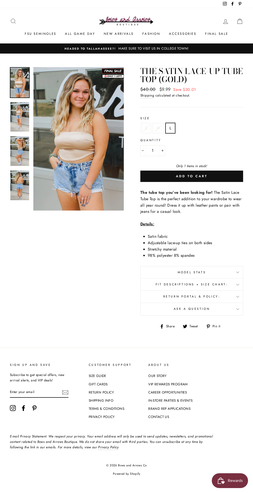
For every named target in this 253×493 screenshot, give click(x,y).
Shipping (147, 95)
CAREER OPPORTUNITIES (167, 392)
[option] (126, 48)
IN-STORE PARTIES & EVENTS (170, 400)
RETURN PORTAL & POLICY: (191, 296)
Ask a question (192, 309)
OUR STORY (157, 375)
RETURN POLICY (101, 392)
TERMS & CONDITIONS (106, 408)
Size (145, 118)
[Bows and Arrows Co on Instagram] (13, 408)
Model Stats (192, 272)
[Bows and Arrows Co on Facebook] (23, 408)
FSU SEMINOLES (40, 33)
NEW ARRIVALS (119, 33)
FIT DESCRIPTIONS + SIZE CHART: (192, 284)
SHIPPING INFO (101, 400)
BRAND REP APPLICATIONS (169, 408)
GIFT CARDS (98, 384)
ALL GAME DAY (80, 33)
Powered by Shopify (126, 474)
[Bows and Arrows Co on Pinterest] (34, 408)
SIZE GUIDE (97, 375)
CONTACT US (158, 416)
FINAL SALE (216, 33)
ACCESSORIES (182, 33)
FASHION (151, 33)
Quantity (150, 140)
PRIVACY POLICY (102, 416)
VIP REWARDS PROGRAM (168, 384)
